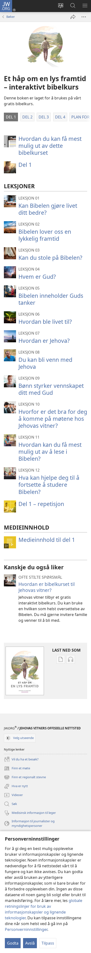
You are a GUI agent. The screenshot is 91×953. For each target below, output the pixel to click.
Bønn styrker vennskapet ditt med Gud (51, 389)
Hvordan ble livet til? (45, 321)
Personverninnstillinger (26, 929)
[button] (11, 117)
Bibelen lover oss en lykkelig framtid (44, 235)
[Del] (73, 17)
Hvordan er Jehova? (44, 340)
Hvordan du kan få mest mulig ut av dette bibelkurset (50, 145)
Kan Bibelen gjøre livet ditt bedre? (47, 209)
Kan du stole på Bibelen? (50, 257)
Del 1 (25, 165)
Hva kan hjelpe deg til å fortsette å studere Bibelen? (48, 484)
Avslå (30, 943)
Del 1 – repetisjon (41, 504)
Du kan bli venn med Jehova (45, 363)
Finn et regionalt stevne (25, 777)
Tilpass (47, 943)
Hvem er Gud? (37, 276)
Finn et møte (17, 768)
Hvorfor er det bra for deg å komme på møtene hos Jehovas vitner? (52, 418)
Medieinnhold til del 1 (46, 540)
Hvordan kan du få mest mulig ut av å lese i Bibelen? (50, 451)
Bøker (10, 16)
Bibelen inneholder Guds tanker (50, 299)
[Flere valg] (83, 17)
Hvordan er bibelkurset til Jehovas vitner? (46, 587)
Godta (12, 943)
